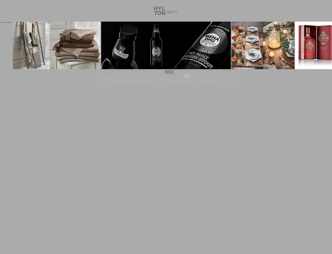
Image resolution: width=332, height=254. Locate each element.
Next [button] (328, 45)
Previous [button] (3, 45)
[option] (57, 45)
